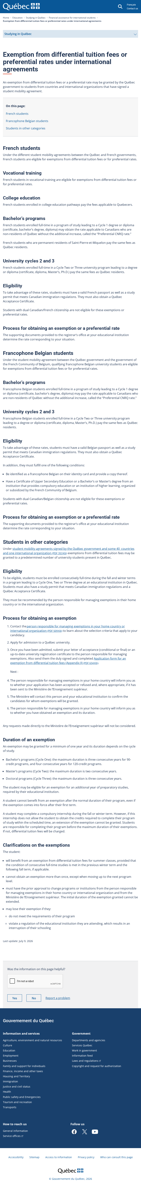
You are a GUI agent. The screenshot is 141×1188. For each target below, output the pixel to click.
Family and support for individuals (24, 1066)
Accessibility (16, 1157)
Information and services (21, 1034)
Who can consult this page (116, 1157)
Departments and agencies (88, 1040)
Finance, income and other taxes (23, 1071)
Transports (9, 1107)
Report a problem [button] (58, 998)
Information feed (82, 1055)
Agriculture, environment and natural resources (32, 1040)
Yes (17, 999)
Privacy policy (86, 1157)
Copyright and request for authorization (96, 1066)
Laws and (85, 1060)
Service (12, 1136)
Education (17, 17)
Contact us (132, 8)
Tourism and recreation (17, 1102)
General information (15, 1131)
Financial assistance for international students (72, 17)
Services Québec (82, 1045)
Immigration (10, 1081)
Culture (7, 1045)
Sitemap (34, 1157)
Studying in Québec (36, 17)
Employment (10, 1055)
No (36, 999)
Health (7, 1091)
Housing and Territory (16, 1076)
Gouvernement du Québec (28, 1021)
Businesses (10, 1060)
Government (81, 1034)
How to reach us (15, 1124)
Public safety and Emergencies (22, 1097)
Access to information (58, 1157)
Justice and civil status (16, 1086)
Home (6, 17)
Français (131, 4)
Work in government (84, 1050)
